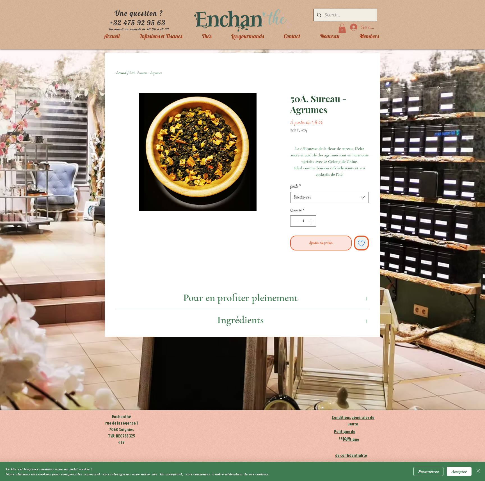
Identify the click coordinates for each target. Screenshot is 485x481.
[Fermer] (478, 471)
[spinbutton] (303, 221)
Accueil (121, 73)
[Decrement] (295, 221)
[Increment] (311, 221)
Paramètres (428, 471)
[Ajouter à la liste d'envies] (361, 243)
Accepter (459, 471)
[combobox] (329, 197)
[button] (342, 28)
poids (295, 186)
